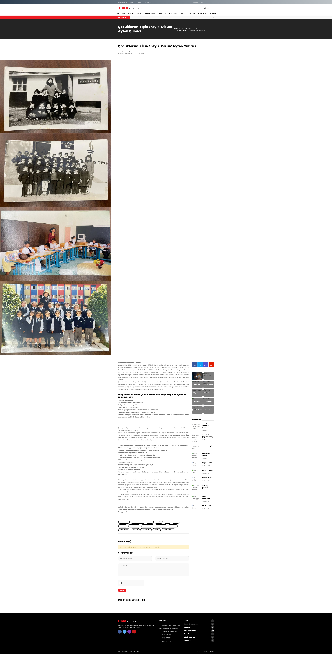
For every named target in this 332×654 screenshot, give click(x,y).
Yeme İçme (213, 13)
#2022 (167, 522)
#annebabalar (161, 526)
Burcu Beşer (206, 506)
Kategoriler (188, 28)
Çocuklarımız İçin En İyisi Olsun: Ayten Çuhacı (191, 30)
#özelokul (173, 526)
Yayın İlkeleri (148, 2)
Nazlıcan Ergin (207, 446)
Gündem (139, 13)
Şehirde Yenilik (202, 13)
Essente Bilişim (125, 651)
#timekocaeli (124, 522)
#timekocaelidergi (137, 522)
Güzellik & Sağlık (150, 13)
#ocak (150, 522)
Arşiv (202, 2)
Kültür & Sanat (173, 13)
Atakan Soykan (207, 478)
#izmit (176, 522)
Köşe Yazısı (162, 13)
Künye (132, 2)
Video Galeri (195, 2)
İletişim (212, 651)
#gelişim (135, 530)
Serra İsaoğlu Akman (207, 454)
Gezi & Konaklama (128, 13)
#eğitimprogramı (168, 530)
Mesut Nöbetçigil (206, 497)
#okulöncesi (146, 530)
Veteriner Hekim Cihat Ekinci (206, 425)
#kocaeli (122, 526)
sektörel (192, 13)
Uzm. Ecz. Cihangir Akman (205, 487)
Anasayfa (177, 28)
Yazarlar (139, 2)
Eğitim (117, 13)
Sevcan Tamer (207, 470)
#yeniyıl (158, 522)
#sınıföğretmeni (147, 526)
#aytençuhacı (134, 526)
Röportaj (183, 13)
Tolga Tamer (207, 463)
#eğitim (156, 530)
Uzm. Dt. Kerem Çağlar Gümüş (207, 436)
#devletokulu (124, 530)
